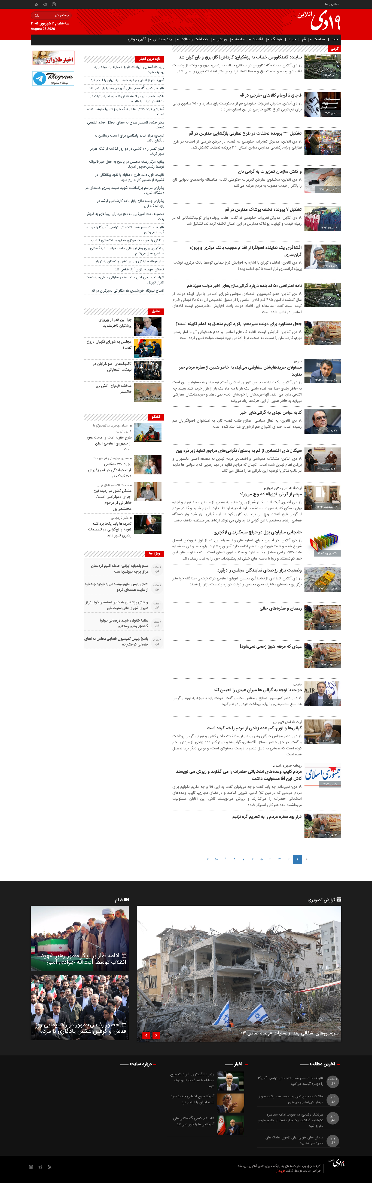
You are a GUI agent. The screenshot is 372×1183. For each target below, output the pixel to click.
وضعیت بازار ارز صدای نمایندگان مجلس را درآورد (259, 570)
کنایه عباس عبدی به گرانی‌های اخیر (271, 412)
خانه (335, 39)
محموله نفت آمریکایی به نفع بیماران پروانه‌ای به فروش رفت (125, 216)
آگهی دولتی (137, 39)
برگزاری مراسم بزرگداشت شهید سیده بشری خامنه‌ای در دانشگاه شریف (125, 190)
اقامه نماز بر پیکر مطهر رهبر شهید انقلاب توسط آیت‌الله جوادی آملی (83, 959)
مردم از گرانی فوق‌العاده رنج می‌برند (270, 494)
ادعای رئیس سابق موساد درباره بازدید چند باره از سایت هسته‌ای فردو (116, 587)
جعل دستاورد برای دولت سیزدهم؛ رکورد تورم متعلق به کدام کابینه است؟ (239, 324)
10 (216, 859)
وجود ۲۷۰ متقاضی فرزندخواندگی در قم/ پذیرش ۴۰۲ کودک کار (110, 470)
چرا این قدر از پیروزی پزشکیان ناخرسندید (115, 323)
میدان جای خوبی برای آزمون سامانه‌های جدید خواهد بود (294, 1140)
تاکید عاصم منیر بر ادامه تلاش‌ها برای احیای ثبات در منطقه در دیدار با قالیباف (127, 98)
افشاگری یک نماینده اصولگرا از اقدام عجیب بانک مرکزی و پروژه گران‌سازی (246, 251)
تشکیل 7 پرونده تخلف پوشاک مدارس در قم (263, 210)
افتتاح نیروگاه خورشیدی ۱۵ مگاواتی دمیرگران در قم (128, 291)
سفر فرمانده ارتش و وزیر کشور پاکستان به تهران (129, 261)
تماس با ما (332, 3)
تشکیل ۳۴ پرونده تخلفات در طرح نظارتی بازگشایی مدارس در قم (245, 133)
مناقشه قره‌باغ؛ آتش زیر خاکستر (114, 389)
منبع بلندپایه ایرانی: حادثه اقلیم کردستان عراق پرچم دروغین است (119, 569)
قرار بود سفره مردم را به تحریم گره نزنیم (267, 817)
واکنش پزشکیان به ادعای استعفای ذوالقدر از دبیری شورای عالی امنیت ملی (117, 605)
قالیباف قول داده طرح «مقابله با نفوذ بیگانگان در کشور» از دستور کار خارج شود (129, 177)
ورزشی (222, 39)
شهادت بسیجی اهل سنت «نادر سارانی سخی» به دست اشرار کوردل (125, 280)
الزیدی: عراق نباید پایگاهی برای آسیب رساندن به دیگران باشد (129, 138)
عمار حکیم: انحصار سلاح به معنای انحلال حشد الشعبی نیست (125, 125)
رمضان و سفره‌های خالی (281, 608)
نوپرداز (280, 1170)
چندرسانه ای (162, 39)
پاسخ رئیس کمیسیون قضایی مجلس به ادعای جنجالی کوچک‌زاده (116, 642)
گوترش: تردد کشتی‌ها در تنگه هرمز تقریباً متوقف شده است (125, 112)
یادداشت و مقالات (194, 39)
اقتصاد (258, 39)
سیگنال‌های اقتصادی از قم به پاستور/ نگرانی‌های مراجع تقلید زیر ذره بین (239, 451)
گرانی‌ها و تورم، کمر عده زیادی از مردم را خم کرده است (254, 728)
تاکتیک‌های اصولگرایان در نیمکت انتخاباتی (112, 367)
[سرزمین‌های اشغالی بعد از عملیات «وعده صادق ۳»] (239, 974)
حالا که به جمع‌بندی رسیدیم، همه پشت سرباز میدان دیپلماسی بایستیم (290, 1099)
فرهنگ (276, 39)
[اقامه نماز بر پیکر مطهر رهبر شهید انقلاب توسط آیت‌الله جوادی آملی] (80, 938)
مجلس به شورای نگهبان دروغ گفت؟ (109, 345)
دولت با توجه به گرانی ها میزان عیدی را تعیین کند (258, 690)
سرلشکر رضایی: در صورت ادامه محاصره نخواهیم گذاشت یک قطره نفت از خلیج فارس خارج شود (290, 1120)
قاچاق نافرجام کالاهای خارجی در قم (270, 95)
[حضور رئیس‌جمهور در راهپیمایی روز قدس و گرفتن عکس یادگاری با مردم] (80, 1007)
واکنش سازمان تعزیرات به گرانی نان (270, 171)
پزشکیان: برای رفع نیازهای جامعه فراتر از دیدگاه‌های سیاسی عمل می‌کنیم (127, 251)
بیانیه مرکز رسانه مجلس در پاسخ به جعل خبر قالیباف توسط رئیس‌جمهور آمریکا (126, 164)
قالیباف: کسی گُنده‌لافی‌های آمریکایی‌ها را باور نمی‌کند (126, 88)
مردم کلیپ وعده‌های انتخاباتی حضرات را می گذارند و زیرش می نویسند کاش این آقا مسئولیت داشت (239, 775)
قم (304, 39)
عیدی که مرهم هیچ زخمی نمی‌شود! (271, 646)
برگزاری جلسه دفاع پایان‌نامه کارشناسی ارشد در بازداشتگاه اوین (130, 203)
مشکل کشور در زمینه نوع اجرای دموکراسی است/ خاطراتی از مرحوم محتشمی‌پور (112, 500)
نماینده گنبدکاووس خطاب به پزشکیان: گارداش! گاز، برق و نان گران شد (240, 57)
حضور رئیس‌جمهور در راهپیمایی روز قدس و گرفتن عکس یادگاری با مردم (81, 1028)
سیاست (319, 39)
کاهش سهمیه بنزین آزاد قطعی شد (139, 270)
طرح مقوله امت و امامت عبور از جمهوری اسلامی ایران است (109, 443)
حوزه (292, 39)
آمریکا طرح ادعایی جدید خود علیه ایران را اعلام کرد (127, 80)
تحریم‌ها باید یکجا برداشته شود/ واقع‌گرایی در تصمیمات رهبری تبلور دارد (110, 530)
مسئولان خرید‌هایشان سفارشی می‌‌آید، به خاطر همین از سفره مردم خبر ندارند (240, 371)
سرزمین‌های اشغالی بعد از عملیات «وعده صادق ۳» (289, 1034)
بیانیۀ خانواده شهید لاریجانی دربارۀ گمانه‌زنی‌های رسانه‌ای (124, 623)
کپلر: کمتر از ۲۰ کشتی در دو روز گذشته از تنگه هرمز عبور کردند (127, 151)
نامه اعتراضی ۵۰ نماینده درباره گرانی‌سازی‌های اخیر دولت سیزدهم (244, 286)
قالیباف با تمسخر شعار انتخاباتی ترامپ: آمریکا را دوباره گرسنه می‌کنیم (125, 230)
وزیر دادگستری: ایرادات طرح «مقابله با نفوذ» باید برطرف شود (129, 69)
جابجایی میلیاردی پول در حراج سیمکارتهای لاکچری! (257, 532)
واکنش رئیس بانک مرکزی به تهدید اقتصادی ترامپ (127, 240)
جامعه (239, 39)
